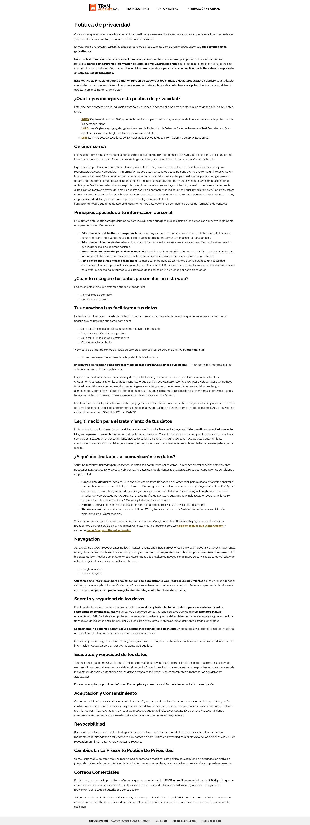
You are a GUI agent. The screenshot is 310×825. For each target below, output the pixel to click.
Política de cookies (211, 820)
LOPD (85, 128)
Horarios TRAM (138, 9)
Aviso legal (161, 820)
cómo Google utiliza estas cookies (109, 530)
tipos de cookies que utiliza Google (200, 525)
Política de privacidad (184, 820)
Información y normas (203, 9)
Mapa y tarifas (167, 9)
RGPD (85, 119)
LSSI (84, 137)
